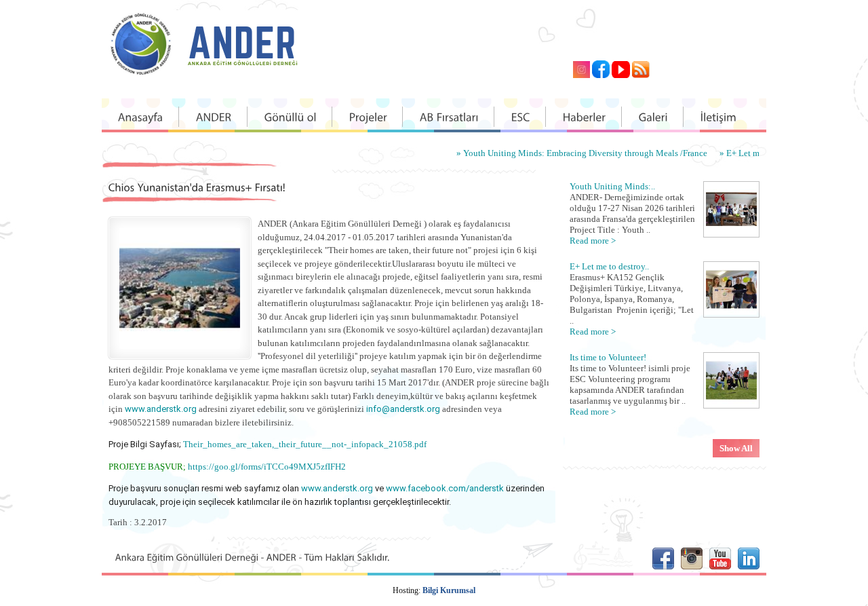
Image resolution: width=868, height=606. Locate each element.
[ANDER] (214, 117)
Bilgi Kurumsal (448, 590)
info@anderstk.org (403, 409)
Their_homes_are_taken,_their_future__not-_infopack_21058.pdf (305, 444)
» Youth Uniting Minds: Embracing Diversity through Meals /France (568, 153)
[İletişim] (718, 117)
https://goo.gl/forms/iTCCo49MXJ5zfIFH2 (267, 466)
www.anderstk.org (161, 409)
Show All (736, 448)
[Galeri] (653, 117)
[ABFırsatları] (449, 117)
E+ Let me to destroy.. (609, 266)
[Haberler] (585, 117)
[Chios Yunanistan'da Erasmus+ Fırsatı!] (179, 346)
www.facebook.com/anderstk (445, 488)
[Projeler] (368, 117)
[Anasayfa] (141, 117)
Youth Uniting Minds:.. (612, 186)
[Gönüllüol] (290, 117)
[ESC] (521, 117)
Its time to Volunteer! (608, 357)
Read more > (593, 240)
